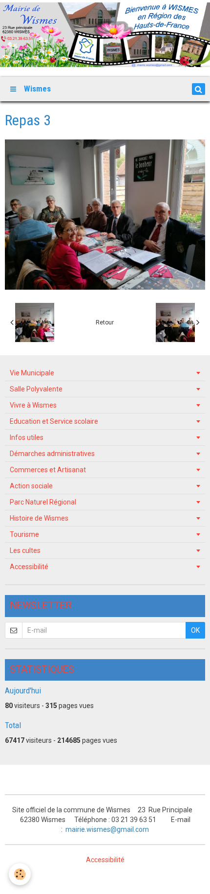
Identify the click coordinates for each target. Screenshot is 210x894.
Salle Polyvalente (36, 389)
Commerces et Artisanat (48, 470)
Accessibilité (29, 567)
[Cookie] (20, 874)
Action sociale (31, 486)
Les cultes (25, 550)
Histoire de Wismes (39, 518)
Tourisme (24, 534)
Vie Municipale (32, 373)
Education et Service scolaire (54, 421)
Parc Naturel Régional (43, 502)
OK (195, 630)
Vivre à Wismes (33, 405)
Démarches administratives (52, 454)
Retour (105, 322)
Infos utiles (26, 437)
